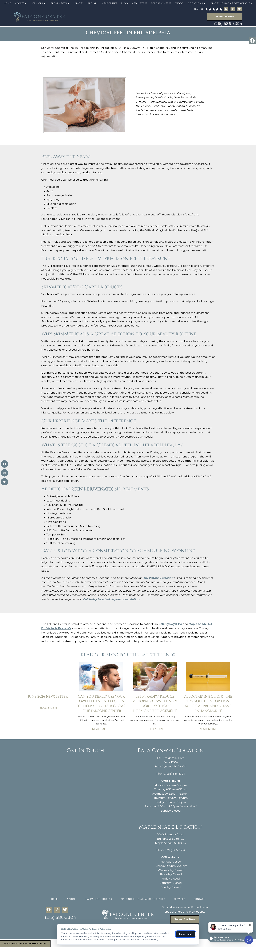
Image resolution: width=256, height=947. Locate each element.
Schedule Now (224, 16)
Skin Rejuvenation (95, 489)
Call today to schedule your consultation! (111, 599)
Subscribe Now (184, 919)
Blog (124, 3)
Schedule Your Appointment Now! (25, 944)
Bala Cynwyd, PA (170, 624)
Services (179, 899)
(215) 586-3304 (228, 23)
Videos (180, 3)
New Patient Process (98, 899)
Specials (92, 3)
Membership (109, 3)
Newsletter (140, 3)
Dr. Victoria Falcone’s (158, 578)
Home (7, 3)
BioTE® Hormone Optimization (232, 3)
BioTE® (79, 3)
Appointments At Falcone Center (143, 899)
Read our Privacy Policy (146, 939)
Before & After (161, 3)
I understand (185, 934)
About (71, 899)
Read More (48, 707)
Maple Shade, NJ (200, 624)
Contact (199, 899)
